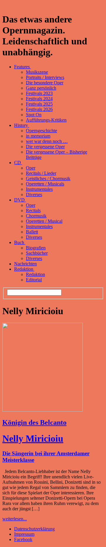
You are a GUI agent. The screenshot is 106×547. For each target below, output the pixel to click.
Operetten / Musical (44, 221)
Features (22, 66)
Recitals (33, 210)
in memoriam (38, 135)
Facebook (23, 539)
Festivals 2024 (39, 98)
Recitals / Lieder (41, 173)
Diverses (34, 194)
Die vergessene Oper (45, 146)
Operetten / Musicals (45, 183)
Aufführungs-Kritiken (46, 119)
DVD (20, 199)
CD (18, 162)
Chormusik (36, 215)
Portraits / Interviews (45, 77)
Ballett (32, 231)
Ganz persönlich (41, 88)
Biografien (36, 247)
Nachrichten (25, 263)
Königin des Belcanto (34, 422)
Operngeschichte (41, 130)
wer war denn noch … (47, 141)
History (21, 125)
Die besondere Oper (44, 82)
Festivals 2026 (39, 109)
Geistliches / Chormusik (48, 178)
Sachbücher (37, 253)
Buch (19, 242)
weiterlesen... (14, 518)
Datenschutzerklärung (34, 528)
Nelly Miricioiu (32, 438)
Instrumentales (39, 189)
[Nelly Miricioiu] (42, 409)
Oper (30, 167)
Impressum (24, 534)
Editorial (34, 279)
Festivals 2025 (39, 104)
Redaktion (24, 269)
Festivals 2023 (39, 93)
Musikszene (37, 72)
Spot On (34, 114)
